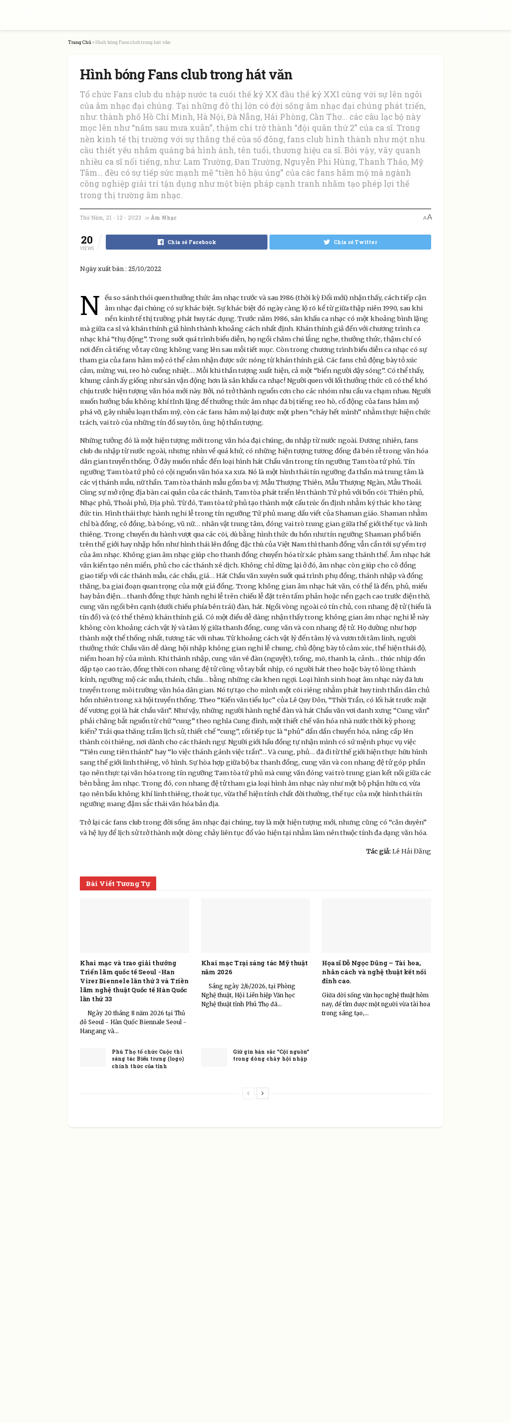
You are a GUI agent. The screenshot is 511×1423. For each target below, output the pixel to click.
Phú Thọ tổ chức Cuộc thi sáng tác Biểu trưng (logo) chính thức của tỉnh (148, 1059)
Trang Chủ (79, 42)
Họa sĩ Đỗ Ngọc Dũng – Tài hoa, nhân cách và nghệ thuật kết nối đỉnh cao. (374, 972)
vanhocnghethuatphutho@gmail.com (249, 1263)
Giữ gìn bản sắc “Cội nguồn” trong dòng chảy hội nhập (271, 1055)
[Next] (262, 1093)
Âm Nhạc (164, 217)
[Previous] (249, 1093)
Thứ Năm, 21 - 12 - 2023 (110, 217)
